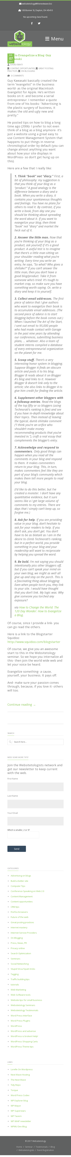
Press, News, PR (19, 943)
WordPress (16, 1026)
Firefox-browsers (19, 912)
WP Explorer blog (19, 1100)
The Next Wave (18, 1079)
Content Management (22, 896)
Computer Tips (18, 886)
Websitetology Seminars (23, 1005)
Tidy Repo (16, 1085)
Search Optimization (21, 953)
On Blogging (28, 71)
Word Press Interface (21, 1015)
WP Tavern (16, 1116)
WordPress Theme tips (22, 1046)
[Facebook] (32, 23)
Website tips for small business (26, 1000)
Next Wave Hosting (20, 1074)
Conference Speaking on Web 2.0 (27, 891)
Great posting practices (22, 922)
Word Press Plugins (20, 1020)
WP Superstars (18, 1110)
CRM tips (15, 906)
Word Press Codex (20, 1095)
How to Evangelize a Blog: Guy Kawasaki (29, 57)
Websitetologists (26, 1150)
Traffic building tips (20, 979)
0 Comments (17, 75)
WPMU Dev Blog (19, 1126)
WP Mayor (16, 1105)
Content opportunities (22, 68)
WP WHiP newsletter (21, 1121)
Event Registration (45, 1150)
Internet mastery (19, 927)
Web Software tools (21, 994)
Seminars (15, 958)
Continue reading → (21, 704)
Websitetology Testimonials (24, 1010)
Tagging (14, 974)
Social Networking (20, 963)
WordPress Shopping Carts (24, 1041)
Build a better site (19, 881)
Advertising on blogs (21, 875)
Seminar (29, 1146)
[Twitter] (39, 23)
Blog (53, 1146)
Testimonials (42, 1146)
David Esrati (16, 64)
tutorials (15, 984)
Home (19, 1146)
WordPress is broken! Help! (24, 1036)
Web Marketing (18, 989)
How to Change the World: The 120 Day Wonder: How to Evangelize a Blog (38, 611)
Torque (14, 1090)
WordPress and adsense (23, 1031)
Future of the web (19, 917)
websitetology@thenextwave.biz (37, 3)
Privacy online (18, 948)
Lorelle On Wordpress (22, 1069)
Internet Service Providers (24, 932)
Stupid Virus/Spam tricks (23, 969)
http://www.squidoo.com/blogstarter (33, 642)
